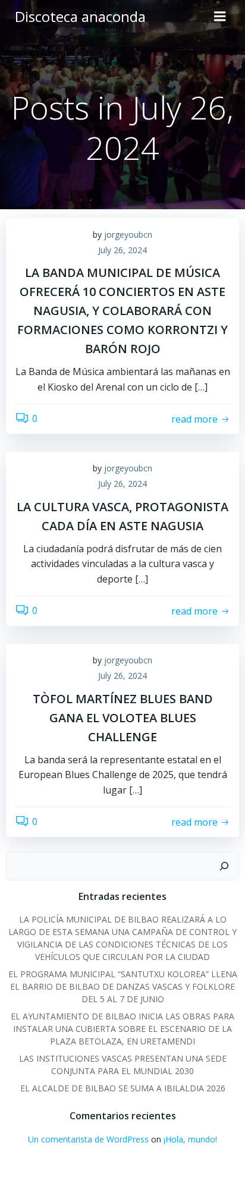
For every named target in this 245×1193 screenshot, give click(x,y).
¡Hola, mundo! (190, 1139)
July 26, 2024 (122, 250)
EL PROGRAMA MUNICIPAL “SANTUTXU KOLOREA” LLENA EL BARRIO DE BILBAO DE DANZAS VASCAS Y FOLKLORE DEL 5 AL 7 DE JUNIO (122, 986)
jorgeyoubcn (128, 234)
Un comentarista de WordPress (88, 1139)
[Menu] (220, 17)
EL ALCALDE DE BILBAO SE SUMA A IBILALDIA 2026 (122, 1088)
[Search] (224, 866)
